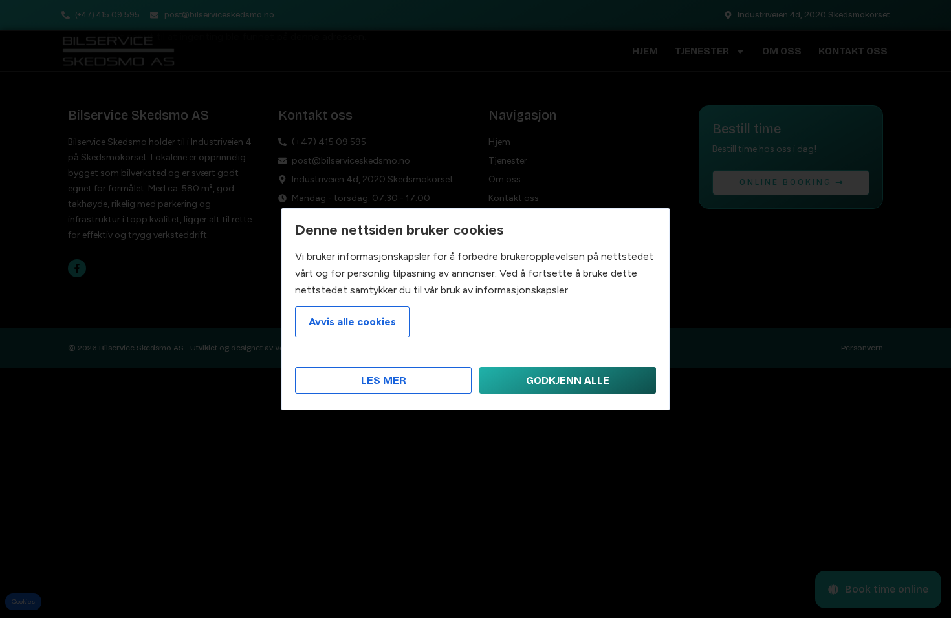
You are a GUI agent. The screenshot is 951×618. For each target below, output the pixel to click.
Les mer (383, 380)
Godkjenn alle (567, 380)
